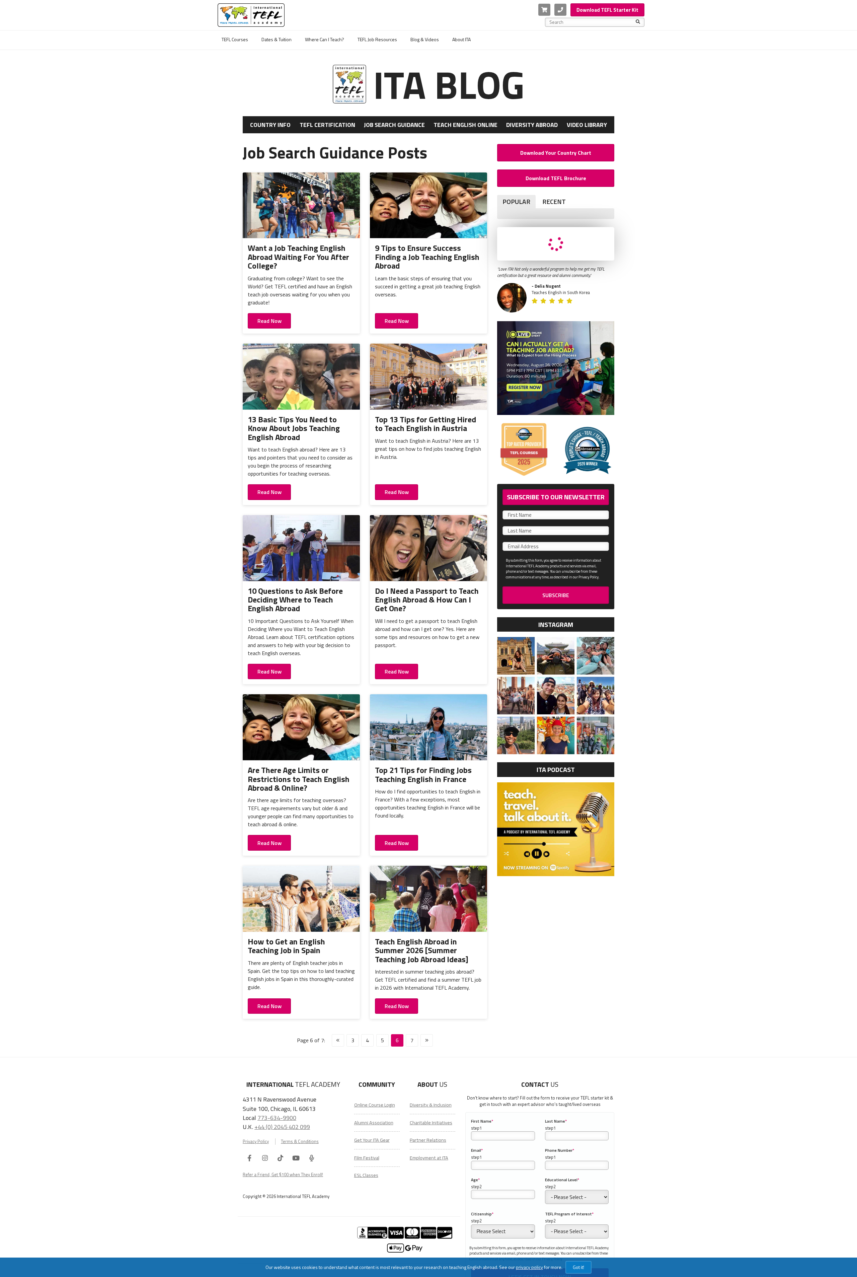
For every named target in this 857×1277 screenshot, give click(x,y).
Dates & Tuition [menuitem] (276, 39)
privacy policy (529, 1267)
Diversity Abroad (532, 124)
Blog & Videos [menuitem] (424, 39)
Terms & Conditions (300, 1141)
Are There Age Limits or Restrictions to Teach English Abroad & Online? (298, 779)
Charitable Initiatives (431, 1122)
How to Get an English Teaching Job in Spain (286, 945)
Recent (554, 201)
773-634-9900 (276, 1117)
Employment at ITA (429, 1157)
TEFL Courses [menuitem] (235, 39)
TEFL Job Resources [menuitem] (377, 39)
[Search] (638, 22)
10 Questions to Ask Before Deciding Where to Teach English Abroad (295, 600)
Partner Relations (428, 1140)
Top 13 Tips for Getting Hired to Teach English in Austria (425, 423)
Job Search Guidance (394, 124)
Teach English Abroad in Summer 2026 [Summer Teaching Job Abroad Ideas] (421, 950)
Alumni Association (373, 1122)
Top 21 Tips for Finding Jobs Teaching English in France (423, 774)
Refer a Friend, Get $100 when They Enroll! (283, 1174)
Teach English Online (465, 124)
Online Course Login (374, 1105)
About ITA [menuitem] (461, 39)
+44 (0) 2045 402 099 (282, 1126)
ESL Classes (366, 1175)
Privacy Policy (256, 1141)
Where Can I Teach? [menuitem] (324, 39)
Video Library (587, 124)
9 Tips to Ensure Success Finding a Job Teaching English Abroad (427, 257)
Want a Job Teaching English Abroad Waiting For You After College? (298, 257)
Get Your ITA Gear (372, 1140)
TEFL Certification (327, 124)
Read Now (269, 321)
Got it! (578, 1267)
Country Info (270, 124)
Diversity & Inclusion (431, 1105)
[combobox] (592, 22)
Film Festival (366, 1157)
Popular (516, 201)
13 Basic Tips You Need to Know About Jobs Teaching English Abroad (294, 428)
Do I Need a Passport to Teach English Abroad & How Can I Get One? (427, 600)
